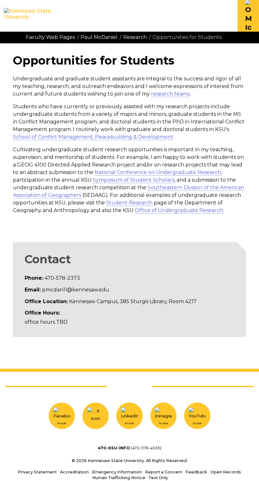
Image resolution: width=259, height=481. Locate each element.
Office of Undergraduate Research (179, 210)
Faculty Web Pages (50, 37)
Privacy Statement (37, 472)
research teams (170, 94)
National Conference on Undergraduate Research (157, 172)
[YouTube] (197, 416)
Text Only (158, 477)
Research (135, 37)
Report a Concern (163, 472)
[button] (248, 16)
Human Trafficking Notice (118, 477)
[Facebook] (62, 416)
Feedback (196, 472)
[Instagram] (163, 416)
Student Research (129, 203)
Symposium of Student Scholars (133, 180)
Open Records (225, 472)
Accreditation (74, 472)
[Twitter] (95, 416)
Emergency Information (117, 472)
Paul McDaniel (99, 37)
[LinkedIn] (129, 416)
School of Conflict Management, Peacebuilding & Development (93, 137)
